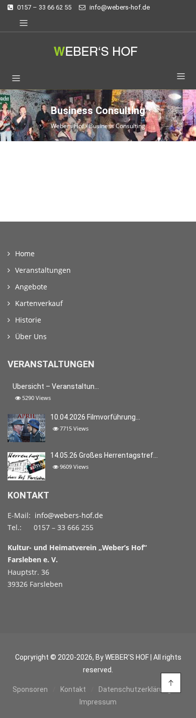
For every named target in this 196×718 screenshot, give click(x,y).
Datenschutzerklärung (135, 689)
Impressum (98, 702)
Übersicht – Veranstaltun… (56, 386)
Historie (28, 320)
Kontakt (73, 689)
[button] (177, 77)
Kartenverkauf (39, 303)
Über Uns (31, 336)
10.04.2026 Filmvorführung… (95, 417)
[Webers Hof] (98, 51)
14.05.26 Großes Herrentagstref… (104, 455)
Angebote (31, 286)
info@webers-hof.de (69, 515)
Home (25, 253)
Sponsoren (30, 689)
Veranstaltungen (43, 270)
